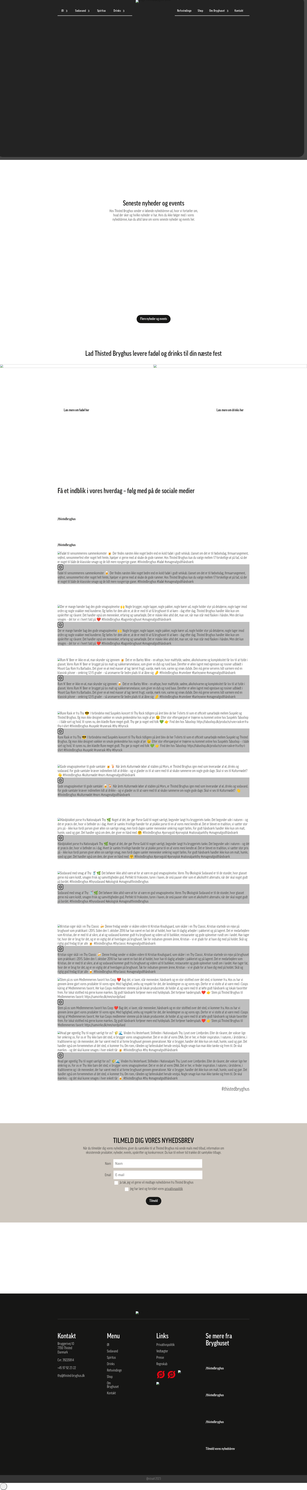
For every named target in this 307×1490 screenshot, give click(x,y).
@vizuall (150, 1479)
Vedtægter (162, 1351)
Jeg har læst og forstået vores (156, 1189)
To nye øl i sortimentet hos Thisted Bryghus (88, 295)
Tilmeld (153, 1201)
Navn (108, 1164)
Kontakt (239, 11)
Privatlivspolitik (165, 1345)
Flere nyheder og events (153, 319)
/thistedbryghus (67, 519)
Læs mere (63, 250)
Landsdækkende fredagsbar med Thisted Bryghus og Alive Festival (104, 267)
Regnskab (161, 1364)
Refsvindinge (184, 11)
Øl (62, 11)
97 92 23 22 (69, 1368)
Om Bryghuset (217, 11)
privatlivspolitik (174, 1189)
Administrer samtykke (3, 1486)
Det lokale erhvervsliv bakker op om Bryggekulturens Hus (98, 239)
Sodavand (80, 11)
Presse (160, 1358)
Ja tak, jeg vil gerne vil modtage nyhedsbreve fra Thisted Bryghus (156, 1182)
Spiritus (101, 11)
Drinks (117, 11)
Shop (200, 11)
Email (108, 1175)
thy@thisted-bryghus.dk (71, 1376)
